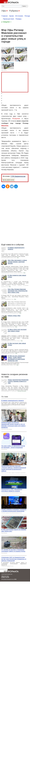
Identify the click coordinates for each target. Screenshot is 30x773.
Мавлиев (4, 125)
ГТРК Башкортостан (18, 176)
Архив (11, 16)
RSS (15, 579)
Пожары (18, 19)
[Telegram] (12, 186)
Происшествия (8, 19)
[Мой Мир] (16, 186)
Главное (4, 16)
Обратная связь (5, 576)
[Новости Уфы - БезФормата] (9, 2)
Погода (27, 16)
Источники (19, 16)
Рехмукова (16, 118)
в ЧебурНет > (6, 22)
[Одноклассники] (8, 186)
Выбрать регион (5, 577)
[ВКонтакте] (3, 186)
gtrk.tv (5, 70)
